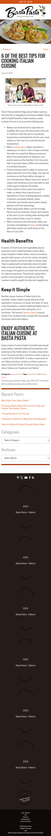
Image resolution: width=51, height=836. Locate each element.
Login (25, 830)
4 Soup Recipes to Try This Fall (15, 413)
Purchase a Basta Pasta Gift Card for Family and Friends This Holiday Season (22, 407)
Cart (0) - (25, 2)
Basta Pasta (32, 374)
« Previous (6, 49)
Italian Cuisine (16, 374)
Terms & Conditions (25, 821)
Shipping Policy (25, 819)
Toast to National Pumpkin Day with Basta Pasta (23, 424)
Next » (47, 49)
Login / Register (25, 813)
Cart (25, 815)
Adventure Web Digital (37, 833)
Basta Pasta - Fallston (25, 512)
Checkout (25, 817)
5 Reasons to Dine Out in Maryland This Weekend (23, 419)
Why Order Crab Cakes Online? (15, 400)
